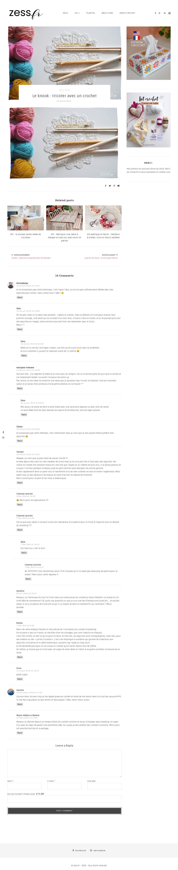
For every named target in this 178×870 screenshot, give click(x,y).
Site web (91, 781)
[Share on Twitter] (110, 186)
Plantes (90, 13)
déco (65, 13)
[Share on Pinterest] (114, 186)
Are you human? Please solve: (21, 794)
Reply (19, 297)
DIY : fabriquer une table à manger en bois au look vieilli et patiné (64, 237)
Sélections (107, 13)
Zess (23, 341)
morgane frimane (25, 367)
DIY (76, 13)
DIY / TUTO (64, 90)
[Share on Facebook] (105, 186)
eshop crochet (127, 13)
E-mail (51, 781)
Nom (10, 781)
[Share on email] (118, 186)
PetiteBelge (22, 283)
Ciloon (19, 426)
